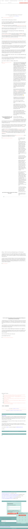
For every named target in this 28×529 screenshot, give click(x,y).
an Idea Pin (17, 90)
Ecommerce (14, 408)
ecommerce (11, 410)
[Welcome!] (4, 415)
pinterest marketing (16, 410)
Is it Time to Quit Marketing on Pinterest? (7, 498)
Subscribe (14, 513)
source (23, 125)
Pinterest (17, 408)
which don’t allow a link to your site (6, 34)
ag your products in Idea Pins (20, 135)
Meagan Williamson (21, 34)
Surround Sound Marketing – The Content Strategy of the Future (10, 494)
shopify (21, 410)
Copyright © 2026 (14, 528)
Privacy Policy (3, 523)
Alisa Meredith (14, 9)
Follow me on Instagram (5, 526)
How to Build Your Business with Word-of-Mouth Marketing (10, 495)
